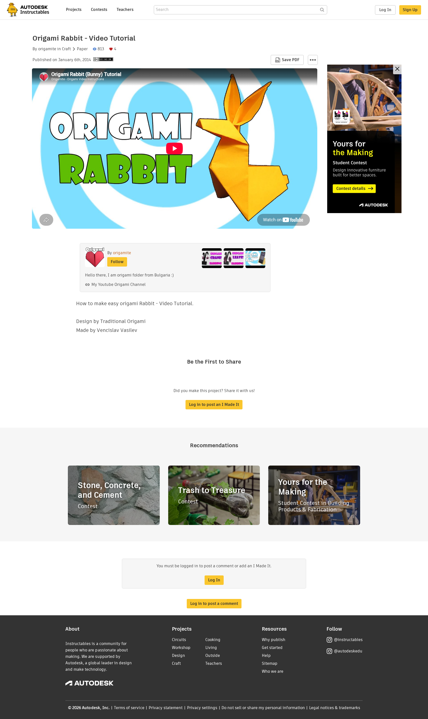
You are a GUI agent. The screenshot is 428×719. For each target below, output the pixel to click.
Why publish (273, 640)
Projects (73, 9)
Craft (66, 49)
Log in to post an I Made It (214, 404)
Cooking (212, 640)
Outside (212, 655)
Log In (385, 10)
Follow (117, 262)
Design (178, 655)
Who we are (272, 671)
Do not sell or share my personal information (263, 708)
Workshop (181, 647)
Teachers (125, 9)
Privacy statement (166, 708)
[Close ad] (397, 69)
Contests (99, 9)
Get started (272, 647)
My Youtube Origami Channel (118, 284)
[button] (313, 60)
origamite (47, 49)
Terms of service (129, 708)
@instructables (348, 640)
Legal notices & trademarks (334, 708)
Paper (82, 49)
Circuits (179, 640)
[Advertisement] (364, 139)
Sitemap (269, 663)
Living (211, 647)
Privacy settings (202, 708)
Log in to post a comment (214, 603)
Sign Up (410, 10)
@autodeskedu (348, 651)
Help (266, 655)
